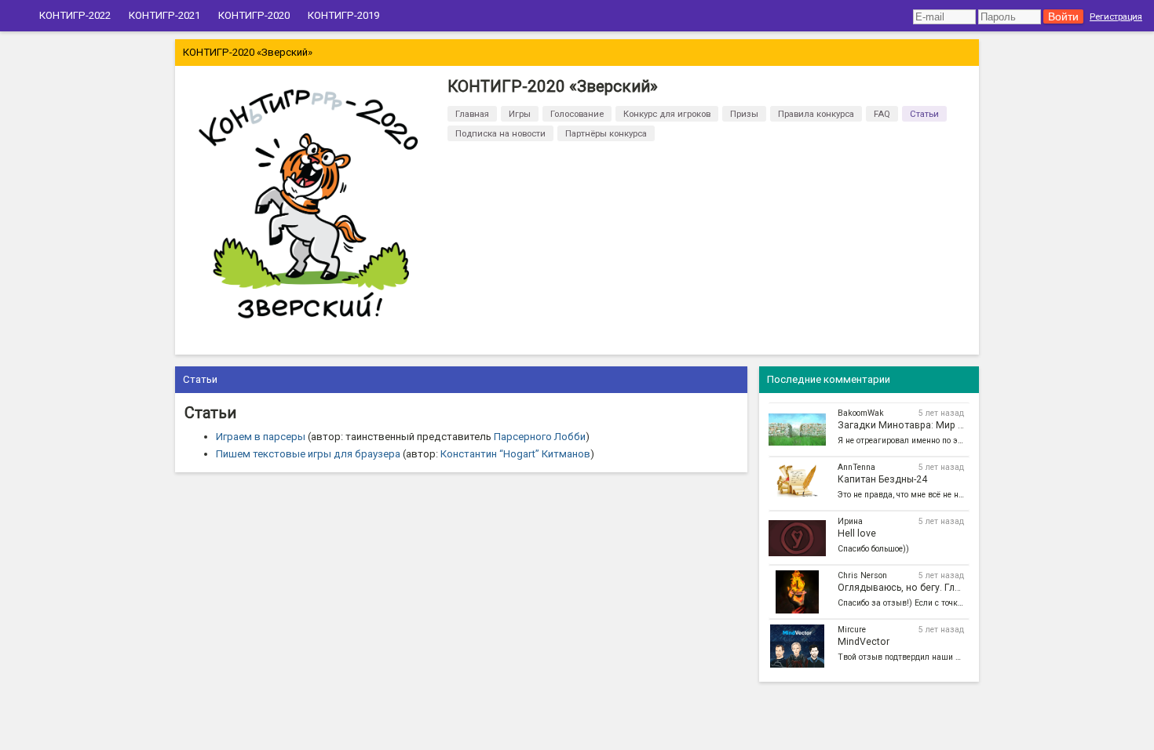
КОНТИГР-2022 (75, 15)
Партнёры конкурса (606, 133)
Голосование (577, 113)
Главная (472, 113)
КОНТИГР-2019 (343, 15)
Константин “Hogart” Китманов (515, 454)
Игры (520, 113)
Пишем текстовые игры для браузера (308, 454)
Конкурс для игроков (666, 113)
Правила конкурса (816, 113)
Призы (744, 113)
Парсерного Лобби (540, 436)
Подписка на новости (500, 133)
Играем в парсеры (260, 436)
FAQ (882, 113)
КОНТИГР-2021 (164, 15)
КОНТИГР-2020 (254, 15)
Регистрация (1116, 16)
